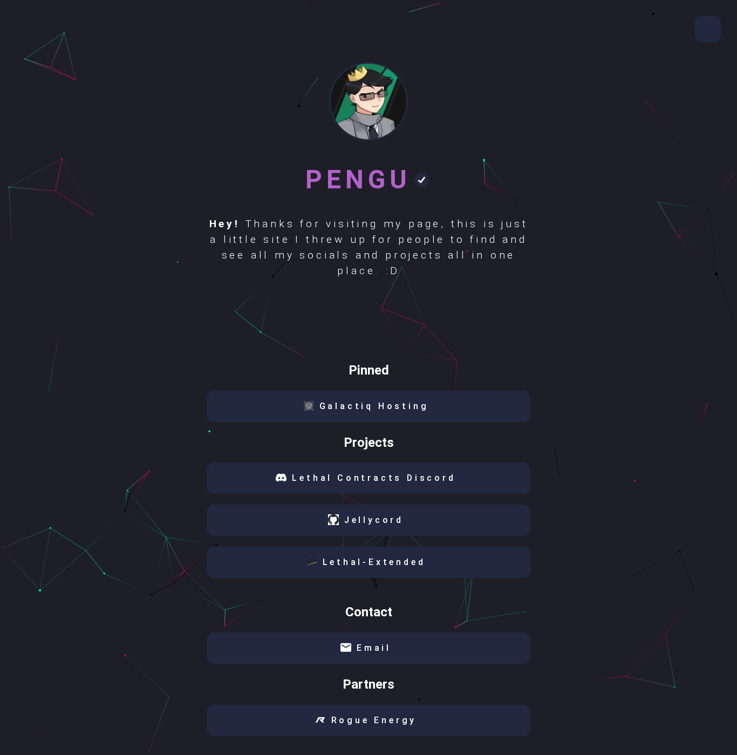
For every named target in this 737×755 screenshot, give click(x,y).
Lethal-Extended (374, 562)
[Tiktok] (302, 322)
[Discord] (408, 322)
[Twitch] (434, 322)
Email (374, 648)
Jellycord (374, 520)
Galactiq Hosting (374, 406)
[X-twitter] (355, 322)
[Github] (382, 322)
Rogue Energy (374, 720)
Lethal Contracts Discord (373, 478)
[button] (708, 29)
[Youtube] (329, 322)
